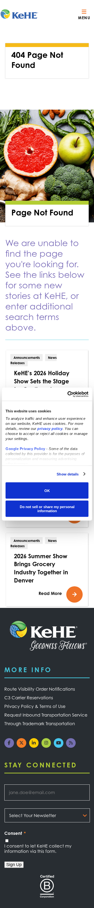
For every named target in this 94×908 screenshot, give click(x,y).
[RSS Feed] (72, 746)
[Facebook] (10, 746)
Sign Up (14, 864)
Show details (68, 474)
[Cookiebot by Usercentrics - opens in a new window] (67, 394)
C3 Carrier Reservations (28, 697)
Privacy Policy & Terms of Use (35, 706)
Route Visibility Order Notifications (39, 689)
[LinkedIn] (35, 746)
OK (47, 490)
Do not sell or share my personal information (47, 508)
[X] (23, 746)
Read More (50, 593)
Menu (84, 17)
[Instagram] (47, 746)
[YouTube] (60, 746)
